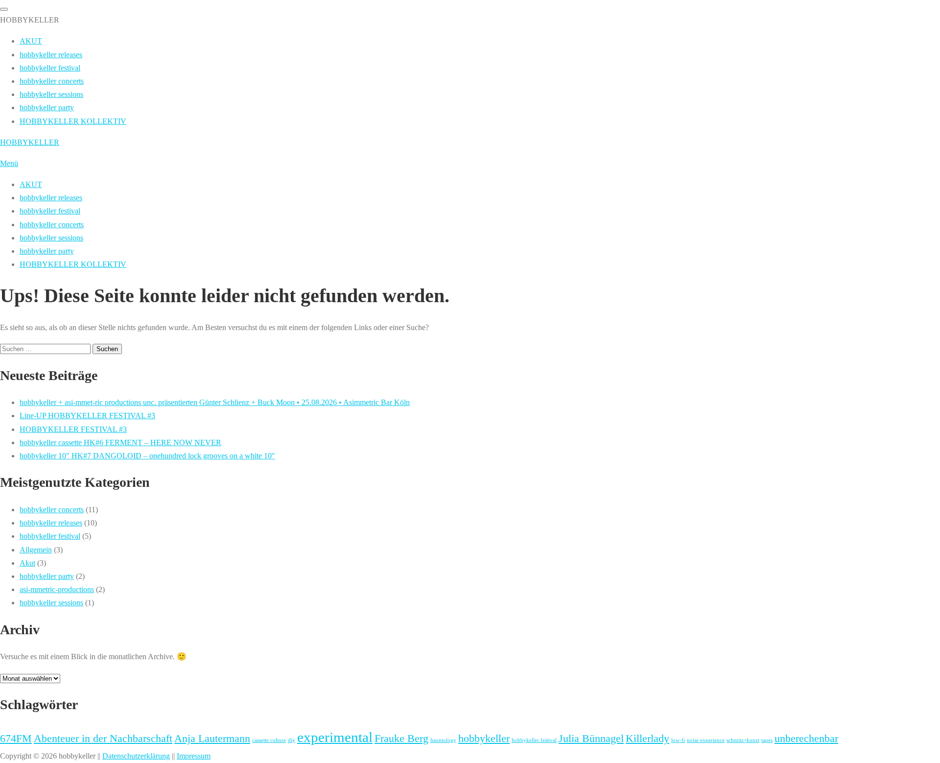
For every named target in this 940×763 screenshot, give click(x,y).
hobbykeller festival (50, 211)
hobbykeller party (47, 251)
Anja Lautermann (212, 738)
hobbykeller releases (51, 197)
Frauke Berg (401, 738)
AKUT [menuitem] (31, 41)
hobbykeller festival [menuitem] (50, 68)
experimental (335, 737)
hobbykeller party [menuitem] (47, 107)
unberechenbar (806, 738)
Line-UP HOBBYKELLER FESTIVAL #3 (87, 415)
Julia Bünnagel (591, 738)
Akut (27, 563)
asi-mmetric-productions (57, 589)
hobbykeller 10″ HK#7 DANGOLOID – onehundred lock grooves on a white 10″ (147, 456)
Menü (9, 163)
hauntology (443, 740)
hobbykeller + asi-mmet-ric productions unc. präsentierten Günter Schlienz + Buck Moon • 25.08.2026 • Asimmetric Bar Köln (215, 402)
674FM (16, 738)
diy (291, 740)
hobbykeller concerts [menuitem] (52, 81)
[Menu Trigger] (4, 9)
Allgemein (36, 550)
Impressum (194, 756)
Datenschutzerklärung (136, 756)
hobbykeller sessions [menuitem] (51, 94)
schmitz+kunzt (743, 740)
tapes (767, 740)
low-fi (678, 740)
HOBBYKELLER (29, 142)
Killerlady (647, 738)
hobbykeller (484, 738)
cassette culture (269, 740)
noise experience (706, 740)
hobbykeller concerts (52, 224)
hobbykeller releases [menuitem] (51, 54)
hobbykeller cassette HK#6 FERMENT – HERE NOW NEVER (120, 442)
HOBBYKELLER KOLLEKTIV (73, 264)
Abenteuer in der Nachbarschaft (103, 738)
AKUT (31, 184)
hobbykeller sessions (51, 238)
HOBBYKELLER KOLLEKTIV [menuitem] (73, 121)
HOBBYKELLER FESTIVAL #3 (73, 429)
